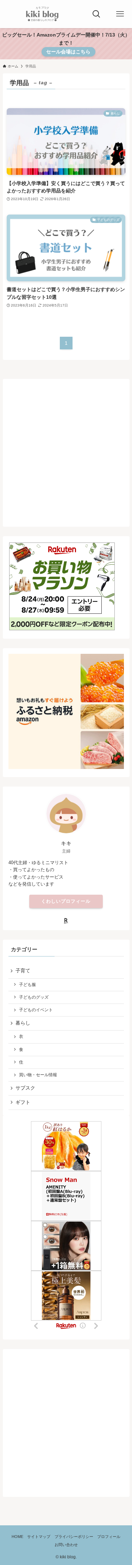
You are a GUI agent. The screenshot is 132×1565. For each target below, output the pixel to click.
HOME (17, 1536)
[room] (66, 920)
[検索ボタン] (96, 14)
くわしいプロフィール (65, 901)
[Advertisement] (66, 450)
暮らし (22, 1023)
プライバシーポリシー (74, 1536)
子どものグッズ (34, 997)
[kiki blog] (42, 14)
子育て (22, 970)
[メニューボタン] (120, 14)
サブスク (25, 1088)
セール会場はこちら (68, 51)
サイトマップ (38, 1536)
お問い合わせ (66, 1545)
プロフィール (108, 1536)
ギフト (22, 1102)
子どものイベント (36, 1009)
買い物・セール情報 (38, 1074)
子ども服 (27, 984)
